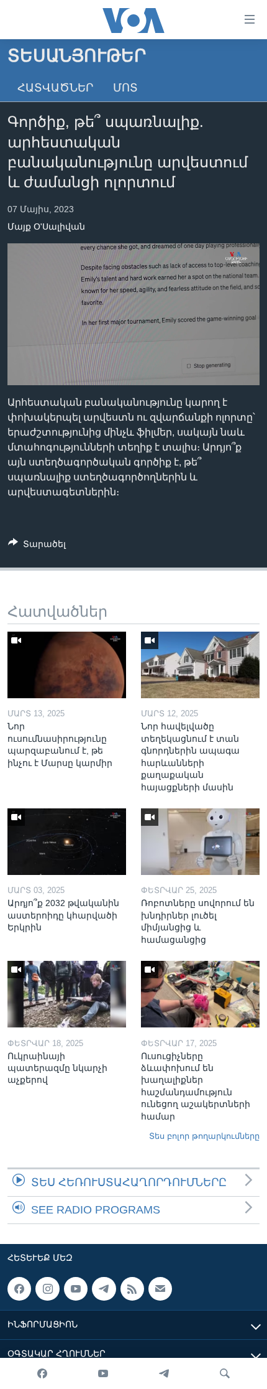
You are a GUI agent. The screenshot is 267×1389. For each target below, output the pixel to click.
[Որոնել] (224, 1373)
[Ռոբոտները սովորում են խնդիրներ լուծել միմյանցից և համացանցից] (200, 841)
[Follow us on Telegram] (103, 1289)
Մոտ (125, 88)
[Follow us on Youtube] (76, 1289)
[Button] (37, 546)
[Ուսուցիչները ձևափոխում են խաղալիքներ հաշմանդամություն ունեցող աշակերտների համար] (200, 994)
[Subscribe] (160, 1289)
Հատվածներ (55, 88)
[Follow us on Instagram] (47, 1289)
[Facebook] (42, 1373)
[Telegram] (164, 1373)
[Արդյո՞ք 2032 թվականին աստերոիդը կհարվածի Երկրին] (66, 841)
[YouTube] (103, 1373)
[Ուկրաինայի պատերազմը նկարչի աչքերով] (66, 994)
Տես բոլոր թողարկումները (204, 1136)
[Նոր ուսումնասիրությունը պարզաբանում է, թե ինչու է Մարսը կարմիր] (66, 665)
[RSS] (132, 1289)
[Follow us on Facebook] (19, 1289)
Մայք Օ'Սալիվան (46, 227)
